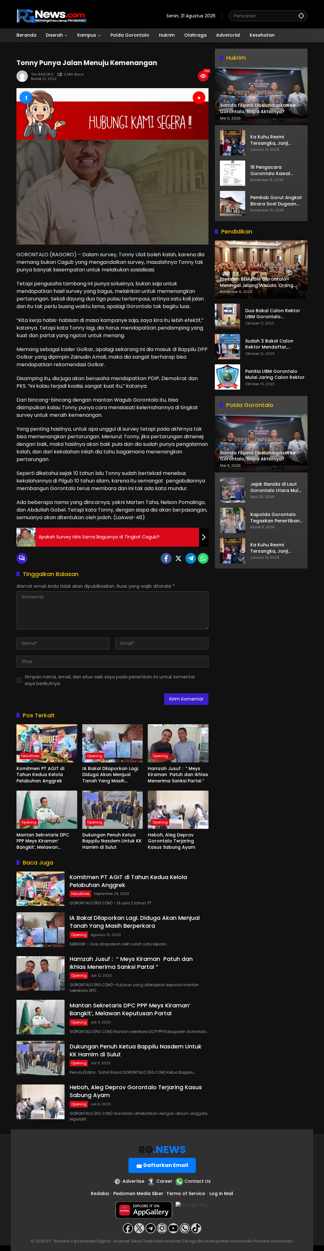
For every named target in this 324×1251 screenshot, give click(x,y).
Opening (94, 755)
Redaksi (100, 1193)
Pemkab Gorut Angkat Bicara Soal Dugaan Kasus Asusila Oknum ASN (276, 201)
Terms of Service (185, 1193)
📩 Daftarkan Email (162, 1165)
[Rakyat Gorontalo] (51, 15)
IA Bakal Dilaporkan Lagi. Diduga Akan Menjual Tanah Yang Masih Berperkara (110, 775)
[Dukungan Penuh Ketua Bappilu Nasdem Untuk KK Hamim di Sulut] (112, 810)
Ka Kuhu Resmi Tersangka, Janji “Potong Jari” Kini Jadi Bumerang (275, 140)
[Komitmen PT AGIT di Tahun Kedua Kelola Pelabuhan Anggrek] (46, 743)
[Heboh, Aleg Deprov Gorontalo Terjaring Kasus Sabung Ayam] (178, 810)
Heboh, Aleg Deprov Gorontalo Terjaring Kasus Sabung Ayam (171, 841)
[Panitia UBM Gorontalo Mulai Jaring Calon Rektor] (227, 377)
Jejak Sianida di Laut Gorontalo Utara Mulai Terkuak (276, 487)
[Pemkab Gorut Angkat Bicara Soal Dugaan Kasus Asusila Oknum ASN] (232, 203)
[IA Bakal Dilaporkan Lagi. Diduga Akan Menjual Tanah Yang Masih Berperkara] (112, 743)
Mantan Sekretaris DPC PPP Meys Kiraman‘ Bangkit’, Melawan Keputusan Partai (42, 841)
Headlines (30, 755)
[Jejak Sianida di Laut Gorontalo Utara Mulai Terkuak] (232, 490)
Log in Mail (221, 1193)
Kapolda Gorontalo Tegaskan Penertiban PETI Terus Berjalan (275, 518)
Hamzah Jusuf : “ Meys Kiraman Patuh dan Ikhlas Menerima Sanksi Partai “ (178, 775)
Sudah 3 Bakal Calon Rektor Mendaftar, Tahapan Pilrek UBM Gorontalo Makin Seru (270, 344)
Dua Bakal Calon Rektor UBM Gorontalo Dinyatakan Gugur (272, 314)
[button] (301, 15)
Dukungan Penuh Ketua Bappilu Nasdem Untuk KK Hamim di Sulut (112, 841)
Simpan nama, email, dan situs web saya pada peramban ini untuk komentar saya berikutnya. (110, 680)
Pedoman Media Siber (138, 1193)
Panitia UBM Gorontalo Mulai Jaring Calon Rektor (275, 374)
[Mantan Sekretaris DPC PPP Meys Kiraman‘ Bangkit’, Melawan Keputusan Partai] (46, 810)
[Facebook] (166, 558)
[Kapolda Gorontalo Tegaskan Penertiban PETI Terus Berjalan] (232, 520)
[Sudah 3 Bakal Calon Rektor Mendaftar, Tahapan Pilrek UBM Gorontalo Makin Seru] (227, 346)
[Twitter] (178, 558)
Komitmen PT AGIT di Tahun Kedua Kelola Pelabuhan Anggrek (40, 775)
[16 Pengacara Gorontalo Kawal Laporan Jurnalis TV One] (232, 173)
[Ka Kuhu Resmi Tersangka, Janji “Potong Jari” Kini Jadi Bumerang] (232, 142)
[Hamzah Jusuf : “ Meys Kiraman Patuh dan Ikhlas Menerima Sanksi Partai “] (178, 743)
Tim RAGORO (42, 74)
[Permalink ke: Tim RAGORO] (23, 76)
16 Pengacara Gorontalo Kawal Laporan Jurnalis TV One (273, 170)
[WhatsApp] (203, 558)
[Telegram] (190, 558)
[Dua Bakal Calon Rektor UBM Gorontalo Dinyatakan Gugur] (227, 316)
